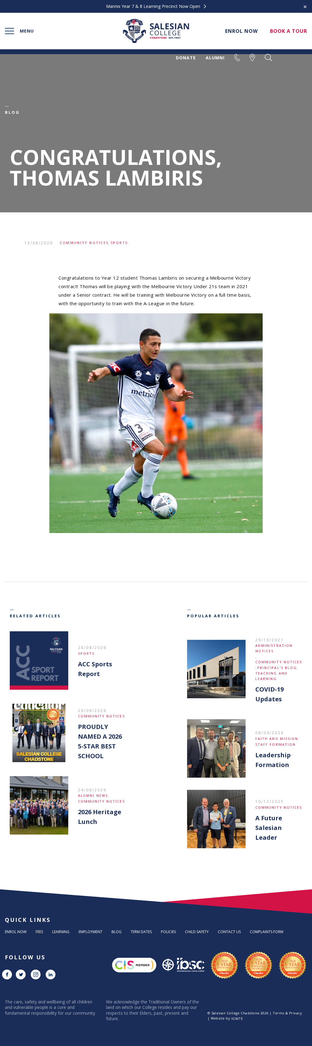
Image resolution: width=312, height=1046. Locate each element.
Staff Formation (275, 744)
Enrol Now (16, 931)
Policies (168, 931)
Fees (39, 931)
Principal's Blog (277, 667)
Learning (60, 931)
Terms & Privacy (287, 1013)
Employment (90, 931)
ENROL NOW (241, 31)
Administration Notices (273, 648)
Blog (117, 931)
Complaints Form (266, 931)
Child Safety (197, 931)
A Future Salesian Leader (268, 828)
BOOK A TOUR (288, 31)
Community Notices (84, 242)
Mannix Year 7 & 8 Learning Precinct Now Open (153, 6)
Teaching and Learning (271, 676)
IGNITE (237, 1018)
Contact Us (229, 931)
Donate (186, 58)
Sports (119, 242)
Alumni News (93, 795)
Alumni (215, 58)
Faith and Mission (276, 738)
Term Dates (141, 931)
